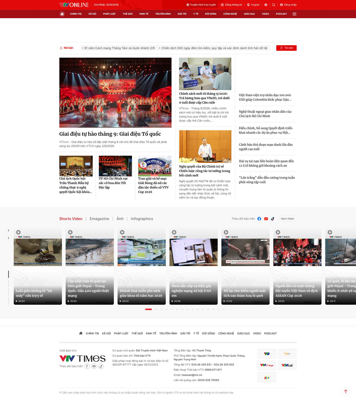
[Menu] (294, 14)
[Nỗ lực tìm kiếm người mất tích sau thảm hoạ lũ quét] (245, 266)
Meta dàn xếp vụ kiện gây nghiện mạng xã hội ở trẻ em (191, 291)
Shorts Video (70, 218)
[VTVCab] (287, 365)
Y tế (195, 13)
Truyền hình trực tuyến (203, 4)
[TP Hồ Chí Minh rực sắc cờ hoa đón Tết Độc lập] (115, 166)
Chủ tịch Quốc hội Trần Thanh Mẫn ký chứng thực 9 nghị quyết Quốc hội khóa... (75, 185)
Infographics (142, 218)
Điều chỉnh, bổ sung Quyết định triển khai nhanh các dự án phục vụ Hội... (266, 130)
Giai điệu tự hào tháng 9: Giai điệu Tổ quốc (110, 134)
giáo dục (249, 13)
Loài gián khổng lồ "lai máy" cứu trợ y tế (34, 293)
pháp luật (109, 13)
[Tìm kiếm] (275, 4)
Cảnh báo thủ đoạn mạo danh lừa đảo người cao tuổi (266, 147)
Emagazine (99, 218)
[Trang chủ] (62, 14)
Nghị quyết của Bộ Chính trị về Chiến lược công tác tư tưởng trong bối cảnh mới (204, 171)
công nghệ (230, 13)
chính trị (75, 13)
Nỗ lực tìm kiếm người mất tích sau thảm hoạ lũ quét (245, 293)
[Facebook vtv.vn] (267, 4)
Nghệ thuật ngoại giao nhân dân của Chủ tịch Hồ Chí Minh (265, 114)
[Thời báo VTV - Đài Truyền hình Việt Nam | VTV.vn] (74, 5)
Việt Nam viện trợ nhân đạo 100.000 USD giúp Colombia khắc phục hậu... (265, 97)
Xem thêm (287, 218)
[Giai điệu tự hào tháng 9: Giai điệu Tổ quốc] (115, 93)
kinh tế (144, 13)
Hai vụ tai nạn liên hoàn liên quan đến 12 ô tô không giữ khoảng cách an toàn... (266, 163)
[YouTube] (266, 218)
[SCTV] (267, 377)
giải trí (182, 13)
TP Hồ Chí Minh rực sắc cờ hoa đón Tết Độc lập (113, 183)
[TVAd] (287, 354)
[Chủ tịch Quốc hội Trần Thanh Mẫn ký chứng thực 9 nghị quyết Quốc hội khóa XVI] (76, 166)
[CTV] (267, 365)
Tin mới (288, 48)
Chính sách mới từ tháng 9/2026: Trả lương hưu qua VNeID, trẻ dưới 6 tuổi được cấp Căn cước (204, 98)
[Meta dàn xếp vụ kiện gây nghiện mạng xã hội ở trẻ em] (193, 266)
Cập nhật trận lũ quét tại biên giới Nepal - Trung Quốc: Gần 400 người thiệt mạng (88, 288)
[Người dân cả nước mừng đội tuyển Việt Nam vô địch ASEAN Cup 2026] (297, 266)
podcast (281, 13)
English (255, 4)
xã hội (92, 13)
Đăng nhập (290, 4)
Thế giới (128, 13)
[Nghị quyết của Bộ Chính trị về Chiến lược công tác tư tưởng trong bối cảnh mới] (205, 146)
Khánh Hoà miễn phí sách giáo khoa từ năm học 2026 (141, 293)
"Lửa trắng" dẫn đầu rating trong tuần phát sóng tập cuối (267, 180)
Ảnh (119, 218)
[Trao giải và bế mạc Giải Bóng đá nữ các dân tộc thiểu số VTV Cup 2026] (155, 166)
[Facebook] (259, 218)
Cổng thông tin (233, 4)
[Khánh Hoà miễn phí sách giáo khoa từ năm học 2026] (142, 266)
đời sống (210, 13)
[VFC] (267, 354)
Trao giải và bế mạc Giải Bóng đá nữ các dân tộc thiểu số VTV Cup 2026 (153, 185)
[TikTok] (273, 218)
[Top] (345, 391)
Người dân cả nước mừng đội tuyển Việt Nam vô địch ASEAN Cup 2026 (297, 291)
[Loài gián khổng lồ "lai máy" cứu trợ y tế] (38, 266)
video (265, 13)
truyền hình (163, 13)
